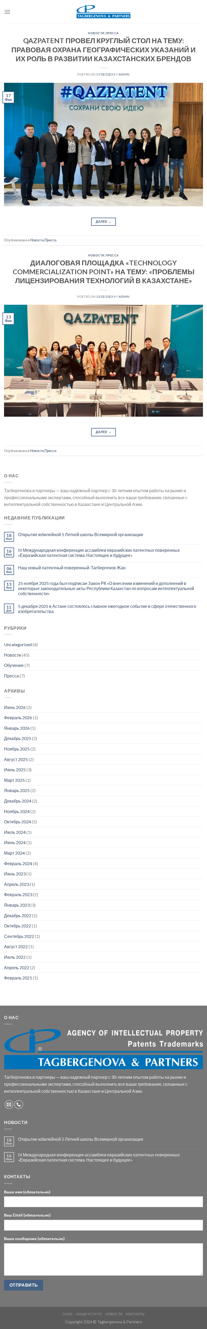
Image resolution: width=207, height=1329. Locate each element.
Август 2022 (16, 946)
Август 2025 (16, 759)
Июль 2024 (15, 832)
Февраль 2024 (18, 863)
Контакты (135, 1314)
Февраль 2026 (18, 717)
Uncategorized (18, 644)
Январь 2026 (17, 728)
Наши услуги (89, 1314)
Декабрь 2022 (17, 915)
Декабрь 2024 (17, 800)
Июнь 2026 (15, 707)
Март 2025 (14, 780)
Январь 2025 (17, 790)
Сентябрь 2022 (19, 936)
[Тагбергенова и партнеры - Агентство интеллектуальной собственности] (103, 11)
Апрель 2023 (16, 884)
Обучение (14, 665)
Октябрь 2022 (17, 925)
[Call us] (18, 1104)
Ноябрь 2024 (17, 811)
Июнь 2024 (15, 842)
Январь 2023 (17, 904)
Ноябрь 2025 (17, 748)
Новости (96, 33)
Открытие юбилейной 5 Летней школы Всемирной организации (80, 534)
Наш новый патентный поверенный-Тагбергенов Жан (72, 567)
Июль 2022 (15, 957)
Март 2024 (14, 852)
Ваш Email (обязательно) (27, 1215)
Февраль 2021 (18, 977)
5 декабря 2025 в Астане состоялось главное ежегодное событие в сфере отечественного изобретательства (107, 609)
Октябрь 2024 (17, 821)
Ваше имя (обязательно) (27, 1192)
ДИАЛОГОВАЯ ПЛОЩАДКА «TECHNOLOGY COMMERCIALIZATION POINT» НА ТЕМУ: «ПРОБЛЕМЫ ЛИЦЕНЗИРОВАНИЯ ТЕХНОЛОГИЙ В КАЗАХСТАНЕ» (103, 272)
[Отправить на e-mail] (9, 1104)
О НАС (67, 1314)
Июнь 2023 (15, 873)
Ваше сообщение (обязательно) (34, 1238)
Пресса (112, 33)
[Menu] (7, 11)
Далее (104, 222)
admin (124, 74)
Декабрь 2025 (17, 738)
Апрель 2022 (16, 967)
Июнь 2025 (15, 769)
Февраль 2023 (18, 894)
